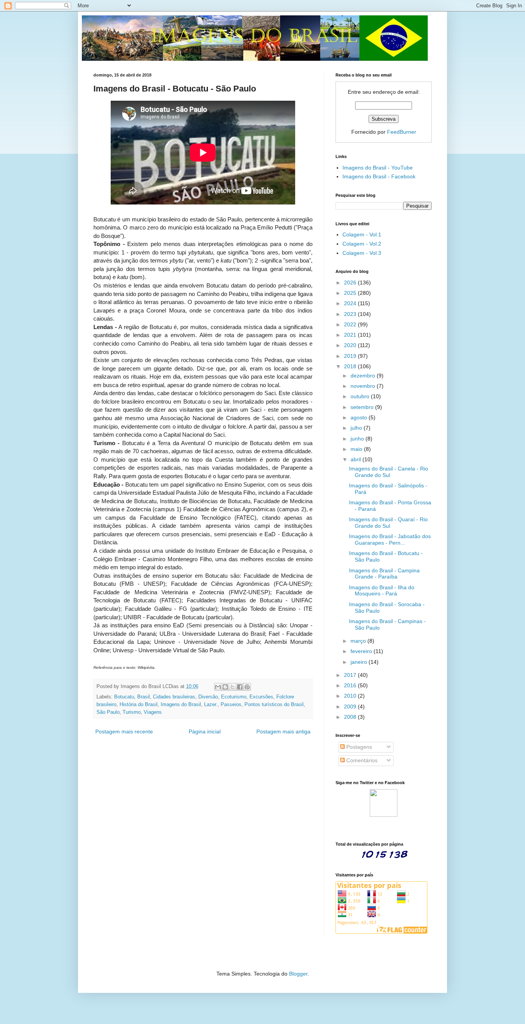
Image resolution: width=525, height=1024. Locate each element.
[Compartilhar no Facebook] (240, 687)
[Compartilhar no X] (232, 687)
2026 (351, 282)
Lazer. (211, 704)
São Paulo (108, 712)
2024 (351, 303)
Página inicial (205, 731)
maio (357, 449)
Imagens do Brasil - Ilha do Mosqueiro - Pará (381, 590)
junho (358, 439)
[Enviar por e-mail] (218, 687)
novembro (364, 386)
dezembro (364, 375)
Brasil (143, 697)
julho (357, 428)
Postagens (358, 747)
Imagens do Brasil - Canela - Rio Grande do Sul (388, 471)
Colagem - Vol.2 (361, 244)
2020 (351, 345)
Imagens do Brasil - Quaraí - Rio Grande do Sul (388, 522)
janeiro (360, 662)
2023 (351, 314)
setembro (363, 407)
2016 (351, 685)
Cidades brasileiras (174, 697)
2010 (351, 696)
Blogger (298, 974)
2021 (351, 335)
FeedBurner (401, 132)
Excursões (261, 697)
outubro (361, 396)
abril (356, 459)
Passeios (231, 704)
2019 (351, 356)
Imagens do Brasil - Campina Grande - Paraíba (384, 573)
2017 (351, 675)
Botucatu (124, 697)
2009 (351, 706)
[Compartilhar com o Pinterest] (247, 687)
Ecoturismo (233, 697)
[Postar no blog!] (225, 687)
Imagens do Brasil (181, 704)
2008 (351, 717)
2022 (351, 324)
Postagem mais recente (124, 731)
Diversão (208, 697)
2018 (351, 366)
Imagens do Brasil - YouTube (377, 168)
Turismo (132, 712)
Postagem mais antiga (283, 731)
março (359, 641)
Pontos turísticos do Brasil (274, 704)
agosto (360, 417)
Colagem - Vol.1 (361, 234)
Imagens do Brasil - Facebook (378, 176)
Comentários (361, 760)
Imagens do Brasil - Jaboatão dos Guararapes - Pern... (390, 539)
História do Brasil (139, 704)
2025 (351, 293)
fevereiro (362, 651)
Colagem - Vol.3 (361, 253)
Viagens (153, 712)
